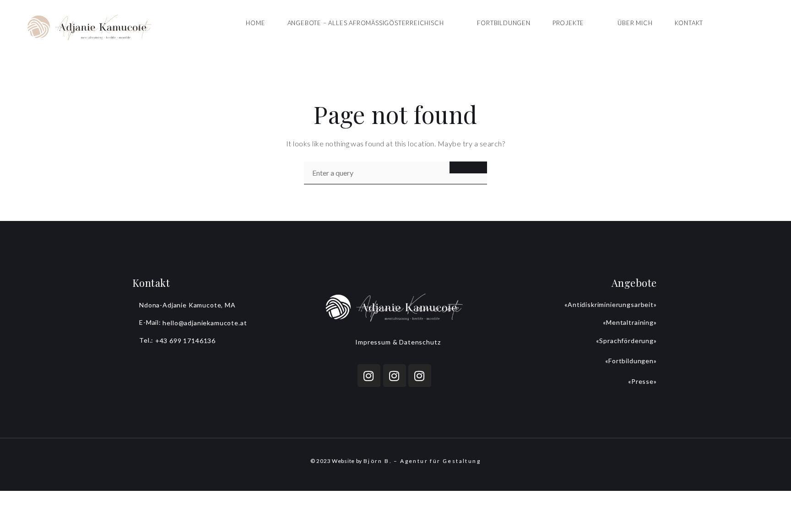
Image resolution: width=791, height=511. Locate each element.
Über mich (635, 23)
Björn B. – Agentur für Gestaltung (422, 460)
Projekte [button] (568, 23)
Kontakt (689, 23)
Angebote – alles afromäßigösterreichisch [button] (365, 23)
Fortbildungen (503, 23)
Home (255, 23)
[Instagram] (369, 375)
